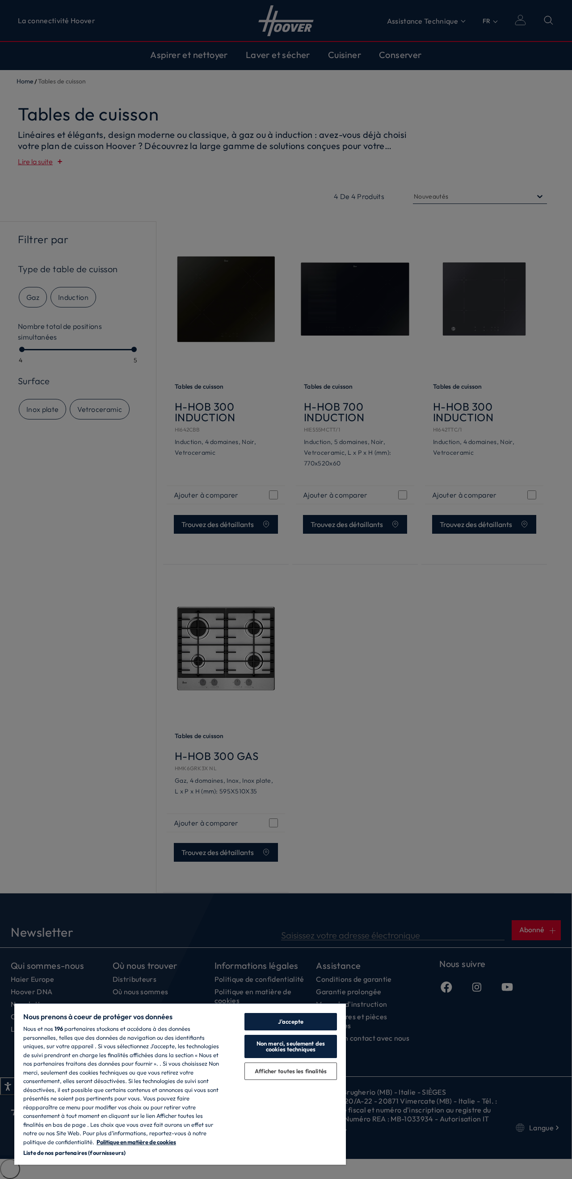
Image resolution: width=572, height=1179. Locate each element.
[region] (180, 1084)
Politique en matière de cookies (136, 1142)
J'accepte (290, 1021)
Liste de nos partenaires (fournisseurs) (74, 1152)
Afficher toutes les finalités (291, 1071)
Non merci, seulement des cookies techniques (291, 1046)
